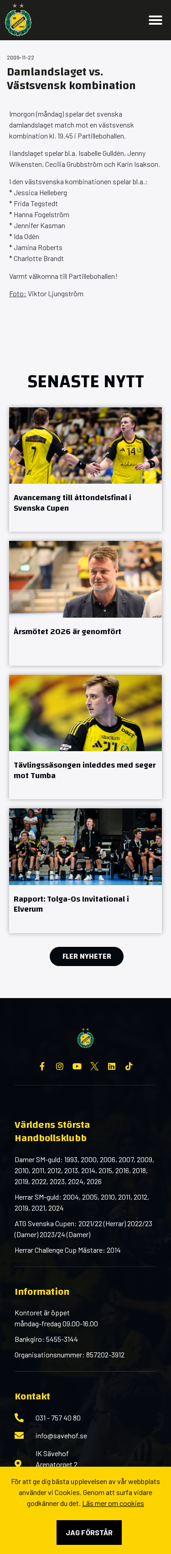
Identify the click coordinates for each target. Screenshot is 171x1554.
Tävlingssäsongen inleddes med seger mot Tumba (84, 770)
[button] (155, 20)
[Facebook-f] (42, 1066)
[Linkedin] (112, 1066)
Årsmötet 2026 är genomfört (67, 631)
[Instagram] (60, 1066)
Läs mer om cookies (113, 1503)
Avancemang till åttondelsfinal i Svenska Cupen (72, 503)
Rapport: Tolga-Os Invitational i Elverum (71, 904)
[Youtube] (77, 1066)
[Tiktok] (129, 1066)
